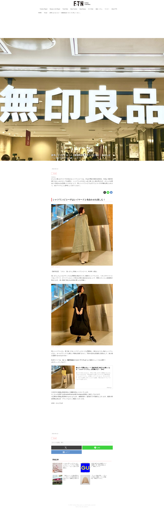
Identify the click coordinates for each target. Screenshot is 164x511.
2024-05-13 (55, 169)
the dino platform (84, 506)
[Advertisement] (82, 26)
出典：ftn (161, 160)
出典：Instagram (55, 266)
